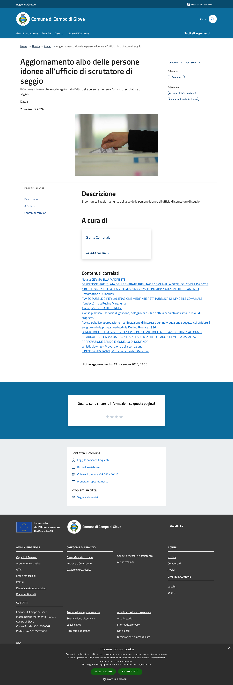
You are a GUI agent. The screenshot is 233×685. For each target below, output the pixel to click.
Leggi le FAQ (74, 624)
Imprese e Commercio (79, 563)
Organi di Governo (26, 557)
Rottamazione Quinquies (98, 294)
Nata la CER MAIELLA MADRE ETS (104, 279)
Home (23, 46)
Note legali (123, 631)
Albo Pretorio (124, 618)
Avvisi (47, 46)
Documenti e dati (26, 594)
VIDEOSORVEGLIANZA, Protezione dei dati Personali (115, 351)
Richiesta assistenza (78, 631)
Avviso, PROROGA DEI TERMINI (102, 308)
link (149, 664)
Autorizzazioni (125, 562)
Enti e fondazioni (26, 576)
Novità (36, 46)
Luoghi (172, 586)
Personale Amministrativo (31, 588)
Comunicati (174, 563)
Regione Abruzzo (26, 4)
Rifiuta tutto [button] (130, 671)
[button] (116, 679)
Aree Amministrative (28, 563)
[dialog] (116, 664)
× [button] (229, 648)
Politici (20, 582)
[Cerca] (213, 19)
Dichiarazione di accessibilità (133, 637)
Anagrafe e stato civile (80, 557)
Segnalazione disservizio (81, 618)
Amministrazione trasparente (134, 612)
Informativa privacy (128, 624)
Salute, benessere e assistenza (135, 556)
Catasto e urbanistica (79, 570)
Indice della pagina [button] (34, 188)
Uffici (19, 570)
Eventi (171, 593)
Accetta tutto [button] (103, 671)
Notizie (172, 557)
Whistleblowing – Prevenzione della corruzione (112, 346)
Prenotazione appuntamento (83, 612)
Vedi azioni (191, 62)
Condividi (174, 62)
